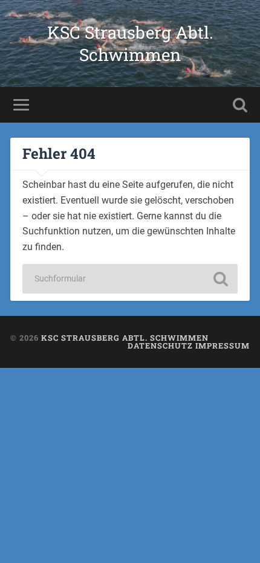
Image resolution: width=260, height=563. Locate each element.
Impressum (222, 345)
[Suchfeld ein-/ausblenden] (240, 105)
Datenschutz (160, 345)
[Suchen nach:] (130, 279)
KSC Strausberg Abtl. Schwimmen (130, 43)
